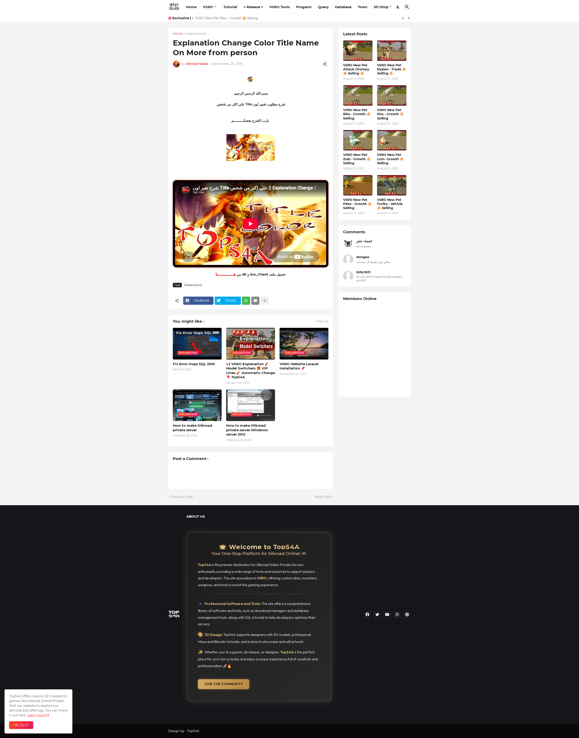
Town (362, 7)
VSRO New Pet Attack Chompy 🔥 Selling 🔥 (356, 69)
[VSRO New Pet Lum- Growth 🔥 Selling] (391, 140)
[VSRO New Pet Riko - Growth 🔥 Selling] (358, 95)
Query (323, 7)
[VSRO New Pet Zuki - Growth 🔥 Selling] (358, 140)
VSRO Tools (279, 7)
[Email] (255, 301)
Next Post (322, 497)
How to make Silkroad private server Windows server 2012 (247, 429)
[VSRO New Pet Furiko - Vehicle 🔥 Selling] (391, 185)
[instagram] (397, 615)
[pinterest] (407, 615)
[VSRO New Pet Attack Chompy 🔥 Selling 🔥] (358, 50)
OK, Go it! (21, 725)
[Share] (324, 64)
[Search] (407, 7)
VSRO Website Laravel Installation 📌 (299, 366)
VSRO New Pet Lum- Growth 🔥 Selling (390, 159)
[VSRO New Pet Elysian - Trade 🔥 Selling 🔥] (391, 50)
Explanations (196, 34)
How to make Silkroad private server (192, 427)
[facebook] (367, 615)
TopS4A (193, 731)
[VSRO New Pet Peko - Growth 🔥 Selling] (358, 185)
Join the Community (223, 684)
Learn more (36, 715)
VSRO (208, 7)
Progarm (304, 7)
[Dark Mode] (398, 7)
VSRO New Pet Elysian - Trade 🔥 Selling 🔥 (391, 69)
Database (343, 7)
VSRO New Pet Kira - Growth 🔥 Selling (226, 18)
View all (322, 321)
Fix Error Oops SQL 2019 (194, 364)
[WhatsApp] (246, 301)
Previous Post (182, 497)
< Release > (253, 7)
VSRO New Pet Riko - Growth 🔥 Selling (356, 114)
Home (191, 7)
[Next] (408, 18)
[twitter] (377, 615)
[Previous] (403, 18)
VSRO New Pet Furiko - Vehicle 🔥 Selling (390, 204)
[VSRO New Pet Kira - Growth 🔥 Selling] (391, 95)
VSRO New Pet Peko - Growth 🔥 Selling (357, 204)
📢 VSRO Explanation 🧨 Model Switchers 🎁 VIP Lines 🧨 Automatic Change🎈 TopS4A (250, 370)
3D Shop (381, 7)
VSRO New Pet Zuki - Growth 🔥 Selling (356, 159)
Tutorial (230, 7)
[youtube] (387, 615)
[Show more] (265, 301)
